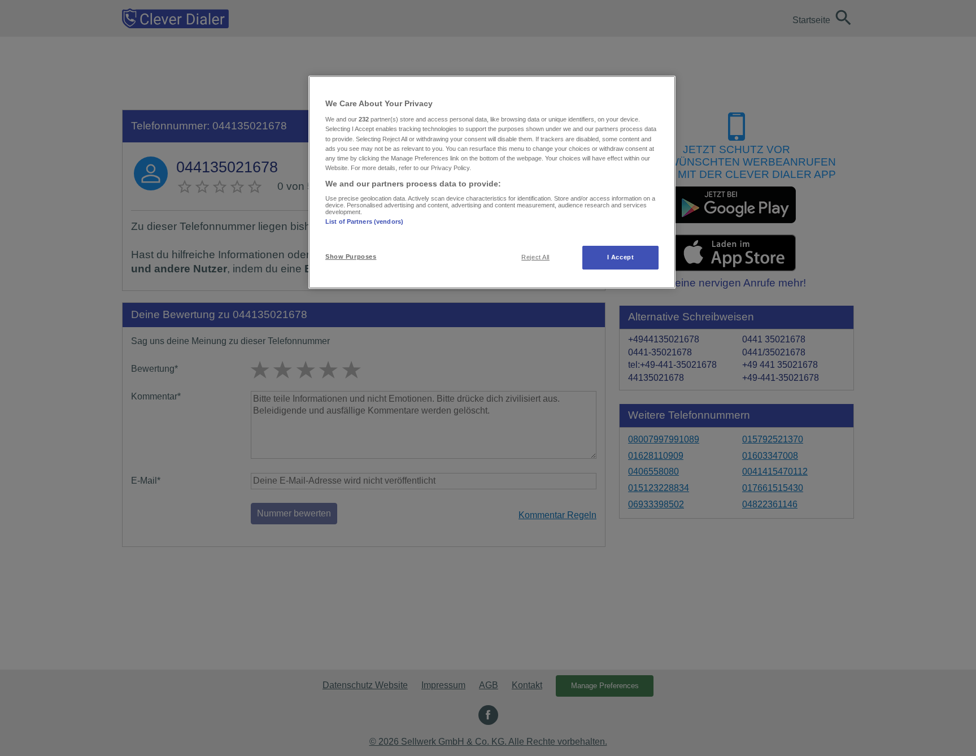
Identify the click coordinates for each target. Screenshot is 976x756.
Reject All (535, 257)
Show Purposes (350, 256)
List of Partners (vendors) (364, 221)
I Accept (620, 257)
